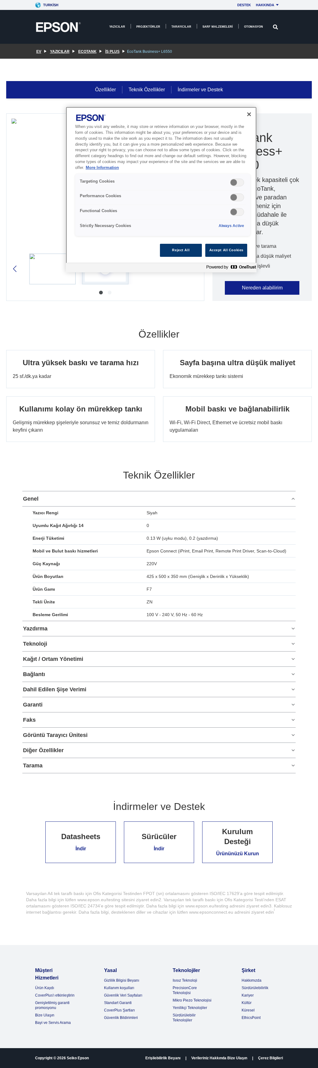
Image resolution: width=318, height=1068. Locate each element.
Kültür (247, 1003)
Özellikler (105, 89)
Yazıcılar (117, 26)
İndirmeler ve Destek (200, 89)
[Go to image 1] (101, 292)
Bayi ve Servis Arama (53, 1022)
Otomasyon (253, 26)
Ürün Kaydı (44, 988)
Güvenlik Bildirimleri (121, 1018)
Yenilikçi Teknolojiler (190, 1008)
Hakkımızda (251, 980)
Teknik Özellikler (147, 89)
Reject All (180, 250)
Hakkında (265, 5)
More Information (102, 168)
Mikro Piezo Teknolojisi (192, 1000)
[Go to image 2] (109, 292)
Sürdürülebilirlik (255, 988)
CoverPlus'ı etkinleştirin (55, 995)
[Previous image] (15, 269)
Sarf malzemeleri (217, 26)
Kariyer (248, 995)
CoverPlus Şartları (119, 1010)
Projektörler (148, 26)
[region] (161, 189)
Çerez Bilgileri (270, 1058)
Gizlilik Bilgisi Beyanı (121, 980)
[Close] (249, 114)
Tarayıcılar (181, 26)
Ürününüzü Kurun (237, 853)
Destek (244, 5)
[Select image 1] (52, 268)
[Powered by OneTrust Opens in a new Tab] (229, 268)
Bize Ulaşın (44, 1015)
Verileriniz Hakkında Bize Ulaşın (219, 1058)
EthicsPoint (251, 1018)
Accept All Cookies (226, 250)
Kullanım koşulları (119, 988)
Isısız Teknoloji (185, 980)
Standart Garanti (118, 1003)
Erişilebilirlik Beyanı (162, 1058)
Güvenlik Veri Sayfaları (123, 995)
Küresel (248, 1010)
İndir (80, 848)
